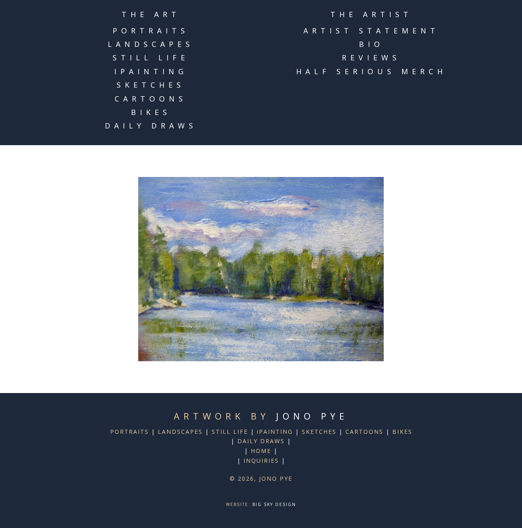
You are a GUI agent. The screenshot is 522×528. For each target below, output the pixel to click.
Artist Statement (371, 30)
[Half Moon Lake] (261, 269)
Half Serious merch (371, 71)
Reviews (371, 57)
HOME (261, 451)
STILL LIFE (151, 57)
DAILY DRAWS (151, 125)
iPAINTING (151, 71)
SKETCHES (151, 85)
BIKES (151, 112)
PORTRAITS (151, 30)
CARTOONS (151, 99)
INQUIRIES (261, 460)
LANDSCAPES (151, 44)
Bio (371, 44)
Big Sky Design (274, 504)
